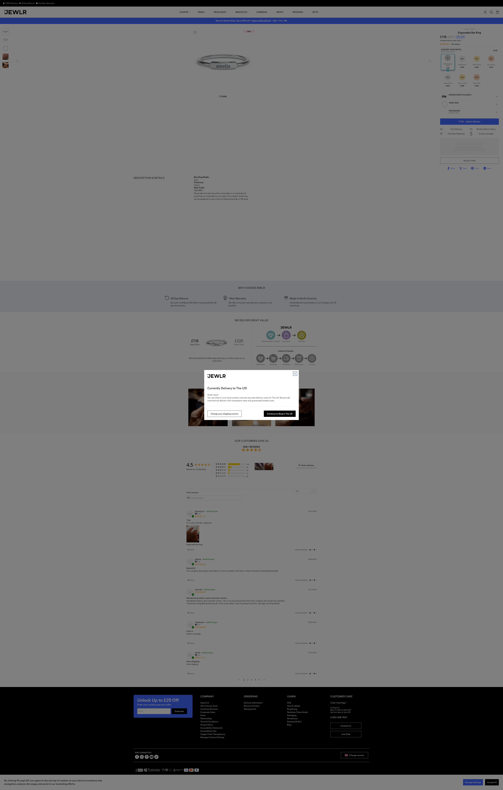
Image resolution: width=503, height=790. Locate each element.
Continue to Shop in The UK (279, 414)
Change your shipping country (224, 414)
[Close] (295, 373)
